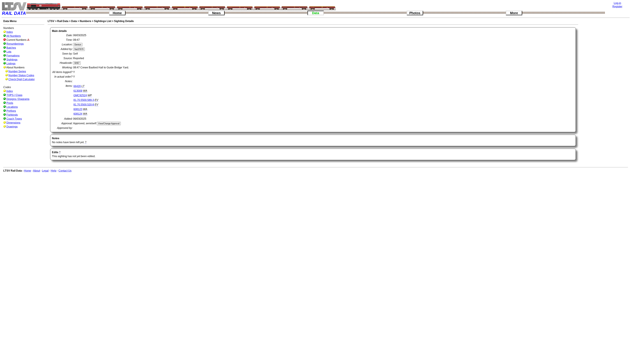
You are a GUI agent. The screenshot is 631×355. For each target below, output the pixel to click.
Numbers (85, 21)
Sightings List (102, 21)
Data (315, 13)
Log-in (617, 3)
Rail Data (62, 21)
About (36, 170)
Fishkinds (12, 114)
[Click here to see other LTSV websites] (14, 6)
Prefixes (11, 110)
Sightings (11, 59)
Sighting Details (124, 21)
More (514, 13)
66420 (77, 86)
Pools (9, 103)
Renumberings (15, 43)
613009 (77, 90)
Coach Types (14, 118)
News (216, 13)
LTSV (51, 21)
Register (617, 6)
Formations (13, 55)
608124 (77, 113)
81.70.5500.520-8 (83, 104)
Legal (45, 170)
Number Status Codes (21, 75)
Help (53, 170)
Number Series (17, 71)
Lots (8, 51)
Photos (414, 13)
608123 (77, 109)
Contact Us (64, 170)
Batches (11, 47)
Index (9, 32)
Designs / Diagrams (17, 99)
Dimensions (13, 122)
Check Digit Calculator (21, 79)
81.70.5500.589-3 (83, 100)
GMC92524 (80, 95)
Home (117, 13)
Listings (10, 63)
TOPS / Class (14, 95)
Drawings (12, 126)
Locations (12, 107)
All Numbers (13, 36)
